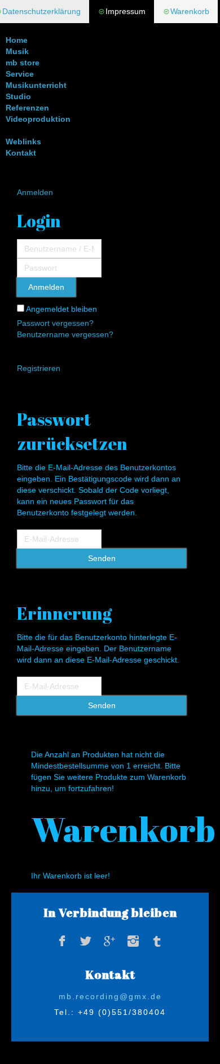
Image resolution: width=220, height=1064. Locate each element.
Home (17, 40)
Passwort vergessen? (55, 323)
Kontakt (21, 152)
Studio (18, 96)
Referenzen (27, 107)
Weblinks (23, 141)
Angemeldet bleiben (60, 309)
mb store (22, 62)
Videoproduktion (38, 118)
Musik (17, 51)
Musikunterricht (36, 85)
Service (20, 73)
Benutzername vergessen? (65, 334)
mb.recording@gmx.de (110, 996)
